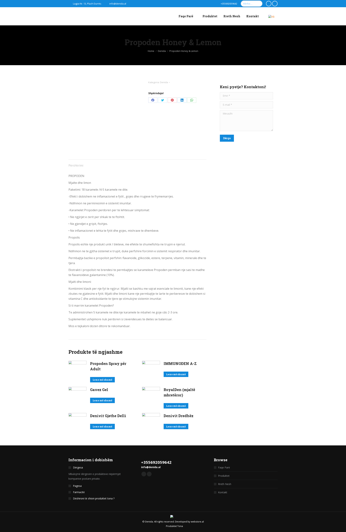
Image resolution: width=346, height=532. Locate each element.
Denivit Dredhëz (178, 415)
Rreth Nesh (224, 484)
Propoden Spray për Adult (108, 366)
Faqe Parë (224, 467)
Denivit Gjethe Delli (108, 415)
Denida (164, 82)
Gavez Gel (99, 389)
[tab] (75, 163)
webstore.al (197, 521)
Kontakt (222, 492)
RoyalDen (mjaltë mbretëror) (179, 392)
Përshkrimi (75, 165)
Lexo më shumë (102, 379)
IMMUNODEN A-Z (180, 363)
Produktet (224, 475)
